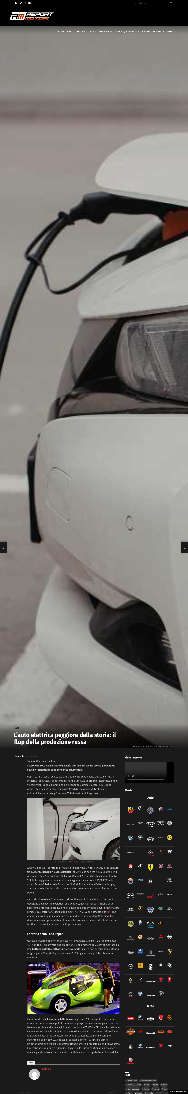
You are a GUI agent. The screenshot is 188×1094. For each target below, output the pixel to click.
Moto (93, 31)
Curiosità (172, 31)
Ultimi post (41, 1063)
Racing (146, 31)
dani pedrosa (133, 1089)
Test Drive (81, 31)
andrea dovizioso (149, 1081)
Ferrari (156, 1089)
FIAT (109, 911)
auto (156, 1085)
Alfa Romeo (132, 1081)
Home (61, 31)
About (31, 1063)
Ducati (146, 1089)
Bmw (165, 1085)
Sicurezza (158, 31)
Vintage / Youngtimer (127, 31)
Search (171, 4)
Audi (147, 1085)
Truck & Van (105, 31)
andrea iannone (134, 1085)
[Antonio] (34, 1078)
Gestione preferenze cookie (178, 1091)
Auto (69, 31)
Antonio (46, 1069)
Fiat (165, 1089)
